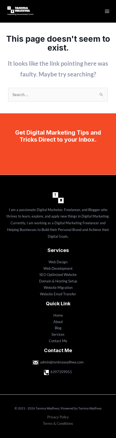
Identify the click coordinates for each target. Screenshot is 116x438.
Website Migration (58, 287)
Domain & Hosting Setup (58, 281)
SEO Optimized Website (58, 274)
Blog (58, 328)
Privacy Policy (58, 417)
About (58, 322)
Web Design (58, 262)
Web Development (58, 268)
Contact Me (58, 341)
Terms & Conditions (58, 423)
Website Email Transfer (58, 294)
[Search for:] (58, 94)
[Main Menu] (107, 11)
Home (58, 315)
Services (58, 334)
